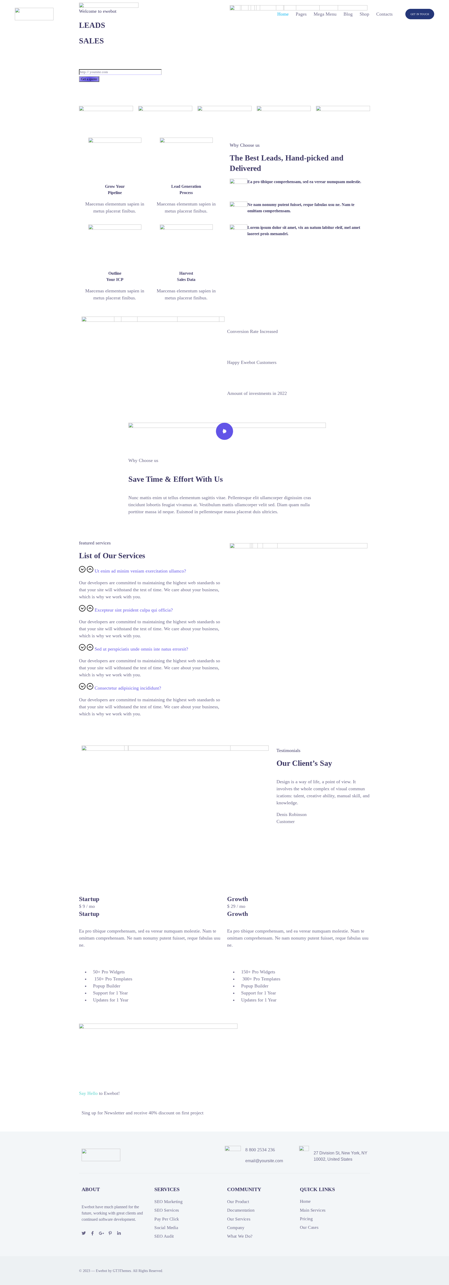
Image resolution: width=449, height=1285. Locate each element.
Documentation (240, 1210)
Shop (364, 14)
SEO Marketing (168, 1201)
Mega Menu (325, 14)
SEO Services (166, 1210)
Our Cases (309, 1227)
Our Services (238, 1219)
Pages (301, 14)
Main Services (313, 1210)
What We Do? (240, 1236)
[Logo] (34, 14)
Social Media (166, 1227)
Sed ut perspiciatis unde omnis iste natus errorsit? (141, 649)
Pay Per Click (166, 1219)
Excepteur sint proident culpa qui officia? (134, 610)
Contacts (384, 14)
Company (236, 1227)
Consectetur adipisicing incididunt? (128, 688)
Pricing (306, 1218)
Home (283, 14)
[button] (150, 570)
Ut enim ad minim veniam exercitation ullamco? (140, 571)
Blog (348, 14)
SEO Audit (164, 1236)
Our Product (238, 1201)
